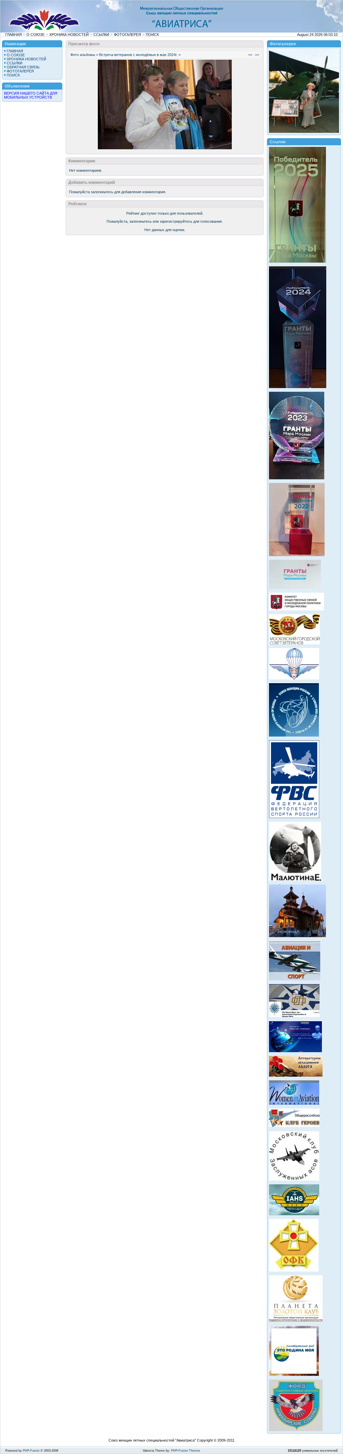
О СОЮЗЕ (35, 35)
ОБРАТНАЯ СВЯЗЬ (23, 67)
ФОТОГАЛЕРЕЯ (127, 35)
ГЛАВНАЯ (13, 35)
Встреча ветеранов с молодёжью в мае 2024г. (138, 55)
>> (257, 55)
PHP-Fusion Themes (185, 1450)
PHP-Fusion (31, 1450)
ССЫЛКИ (101, 35)
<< (250, 55)
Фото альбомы (82, 55)
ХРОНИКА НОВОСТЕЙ (69, 35)
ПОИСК (152, 35)
